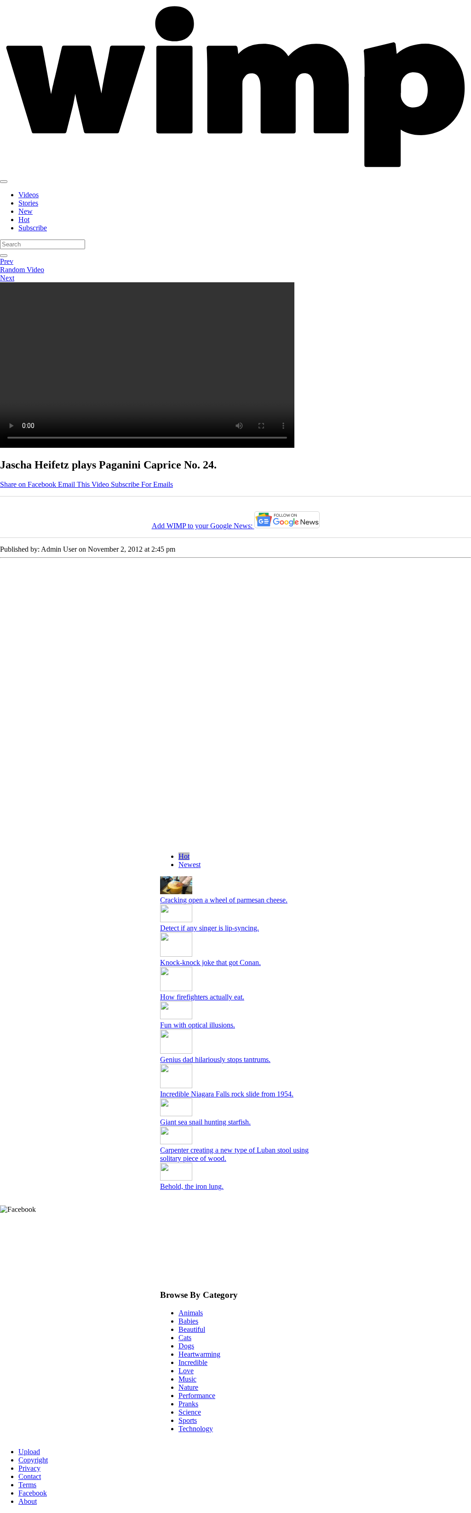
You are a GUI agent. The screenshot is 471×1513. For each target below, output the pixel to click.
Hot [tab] (184, 856)
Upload (29, 1452)
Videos (28, 195)
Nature (188, 1387)
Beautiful (191, 1329)
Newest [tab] (189, 864)
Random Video (22, 270)
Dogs (186, 1346)
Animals (190, 1313)
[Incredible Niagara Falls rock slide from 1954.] (176, 1086)
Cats (184, 1338)
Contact (29, 1476)
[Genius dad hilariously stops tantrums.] (176, 1051)
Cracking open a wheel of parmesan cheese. (223, 900)
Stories (28, 203)
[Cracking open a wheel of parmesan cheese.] (176, 892)
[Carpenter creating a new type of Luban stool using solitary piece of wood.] (176, 1142)
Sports (187, 1420)
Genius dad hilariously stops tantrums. (215, 1059)
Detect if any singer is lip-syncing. (209, 928)
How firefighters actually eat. (202, 997)
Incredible (192, 1362)
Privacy (29, 1468)
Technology (195, 1429)
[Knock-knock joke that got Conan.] (176, 954)
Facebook (32, 1493)
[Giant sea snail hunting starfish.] (176, 1114)
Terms (27, 1485)
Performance (196, 1395)
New (25, 211)
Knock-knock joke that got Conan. (210, 962)
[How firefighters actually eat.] (176, 989)
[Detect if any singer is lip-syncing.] (176, 920)
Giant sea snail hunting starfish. (205, 1122)
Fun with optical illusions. (197, 1025)
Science (189, 1412)
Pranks (188, 1404)
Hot (23, 219)
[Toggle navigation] (3, 181)
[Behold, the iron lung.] (176, 1178)
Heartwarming (199, 1354)
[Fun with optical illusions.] (176, 1017)
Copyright (33, 1460)
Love (186, 1371)
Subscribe (32, 228)
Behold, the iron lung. (192, 1186)
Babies (188, 1321)
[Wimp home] (235, 171)
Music (187, 1379)
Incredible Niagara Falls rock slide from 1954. (226, 1094)
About (27, 1501)
